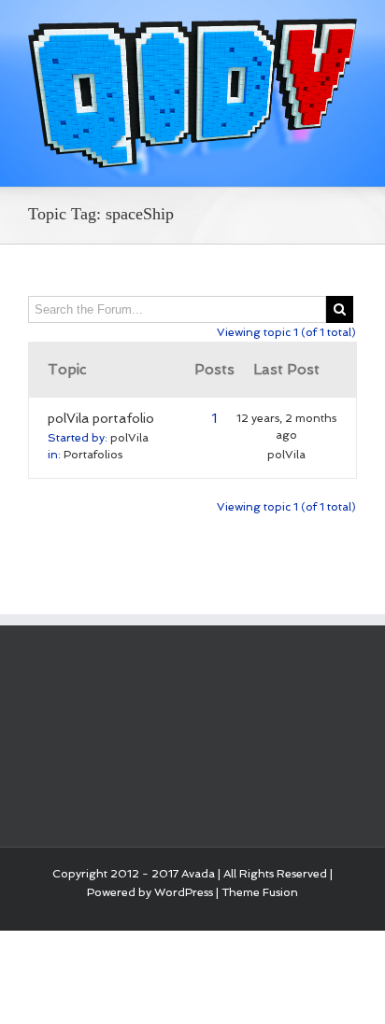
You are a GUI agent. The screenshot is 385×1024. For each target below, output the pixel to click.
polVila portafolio (101, 418)
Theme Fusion (259, 892)
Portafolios (93, 454)
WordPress (183, 892)
